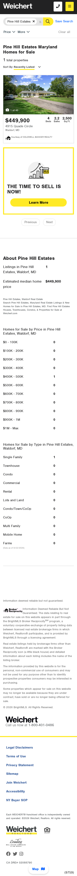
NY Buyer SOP (17, 800)
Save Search (64, 21)
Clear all (64, 32)
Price (7, 32)
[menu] (69, 6)
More (21, 32)
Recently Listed (24, 67)
